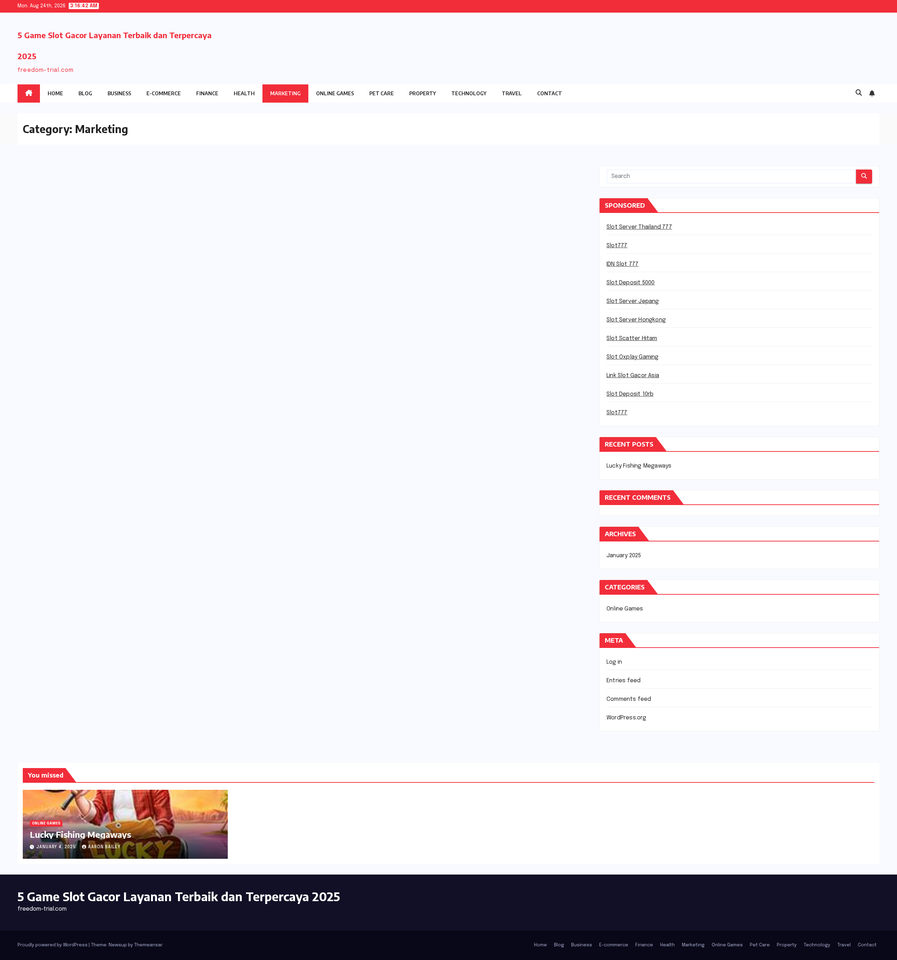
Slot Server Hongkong (636, 320)
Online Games (335, 93)
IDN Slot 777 (622, 264)
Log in (614, 662)
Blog (85, 93)
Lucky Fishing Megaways (639, 466)
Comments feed (629, 699)
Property (422, 93)
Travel (512, 93)
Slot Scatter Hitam (632, 338)
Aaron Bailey (104, 847)
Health (244, 93)
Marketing (285, 93)
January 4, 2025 (56, 847)
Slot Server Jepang (633, 301)
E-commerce (163, 93)
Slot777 (617, 246)
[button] (859, 93)
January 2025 (624, 556)
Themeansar (148, 945)
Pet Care (381, 93)
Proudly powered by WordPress (53, 945)
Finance (207, 93)
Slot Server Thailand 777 (639, 227)
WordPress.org (626, 718)
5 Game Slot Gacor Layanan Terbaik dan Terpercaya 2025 (179, 896)
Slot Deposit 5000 (631, 283)
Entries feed (624, 681)
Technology (468, 93)
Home (55, 93)
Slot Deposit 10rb (630, 394)
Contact (549, 93)
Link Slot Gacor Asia (633, 376)
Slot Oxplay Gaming (633, 357)
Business (119, 93)
